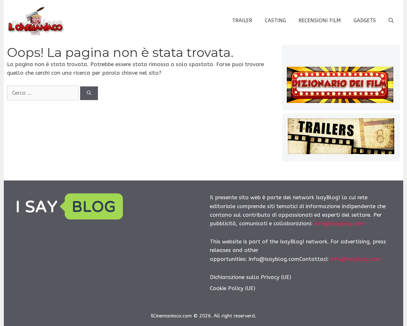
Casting (275, 20)
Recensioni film (320, 20)
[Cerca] (89, 93)
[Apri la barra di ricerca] (391, 21)
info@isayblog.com (339, 223)
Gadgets (365, 20)
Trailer (242, 20)
